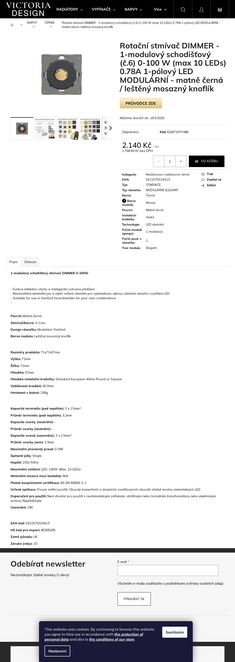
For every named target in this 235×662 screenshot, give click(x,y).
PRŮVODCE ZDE (141, 103)
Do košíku (209, 161)
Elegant (151, 248)
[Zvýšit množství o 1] (180, 161)
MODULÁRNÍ (155, 190)
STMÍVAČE (153, 185)
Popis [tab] (13, 262)
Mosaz (150, 202)
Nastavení (57, 651)
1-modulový (154, 231)
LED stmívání (155, 224)
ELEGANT (171, 190)
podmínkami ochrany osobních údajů (194, 583)
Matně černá (154, 210)
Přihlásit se (134, 599)
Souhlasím (175, 632)
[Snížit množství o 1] (158, 161)
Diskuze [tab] (30, 262)
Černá (150, 195)
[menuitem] (69, 9)
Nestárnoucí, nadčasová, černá (167, 174)
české (150, 217)
